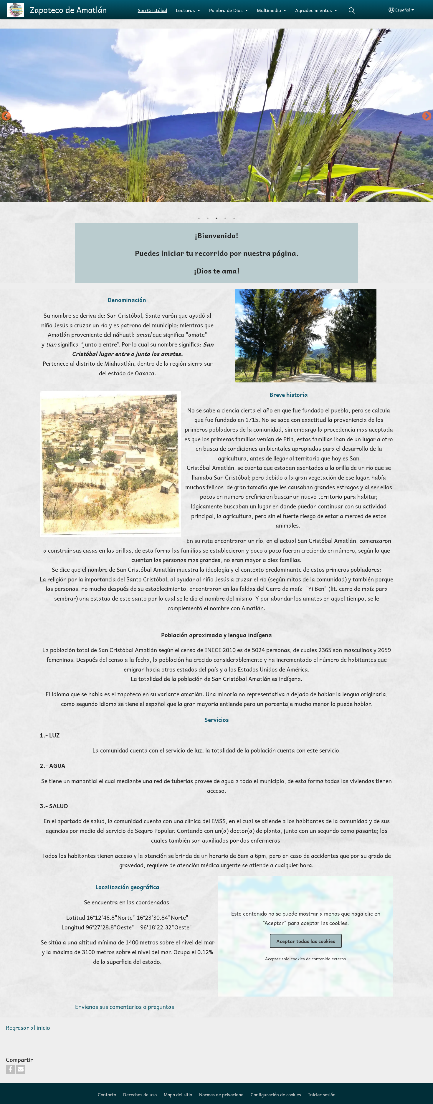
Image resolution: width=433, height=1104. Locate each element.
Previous (6, 116)
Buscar (352, 10)
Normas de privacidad (221, 1094)
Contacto (107, 1094)
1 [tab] (199, 218)
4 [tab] (225, 218)
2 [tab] (208, 218)
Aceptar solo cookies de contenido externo (305, 958)
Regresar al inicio (28, 1027)
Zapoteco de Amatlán (68, 9)
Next (427, 116)
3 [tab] (216, 218)
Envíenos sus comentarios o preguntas (124, 1006)
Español (402, 9)
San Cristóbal (152, 10)
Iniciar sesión (322, 1094)
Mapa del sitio (178, 1094)
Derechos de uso (140, 1094)
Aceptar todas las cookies (305, 941)
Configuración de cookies (276, 1094)
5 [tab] (234, 218)
